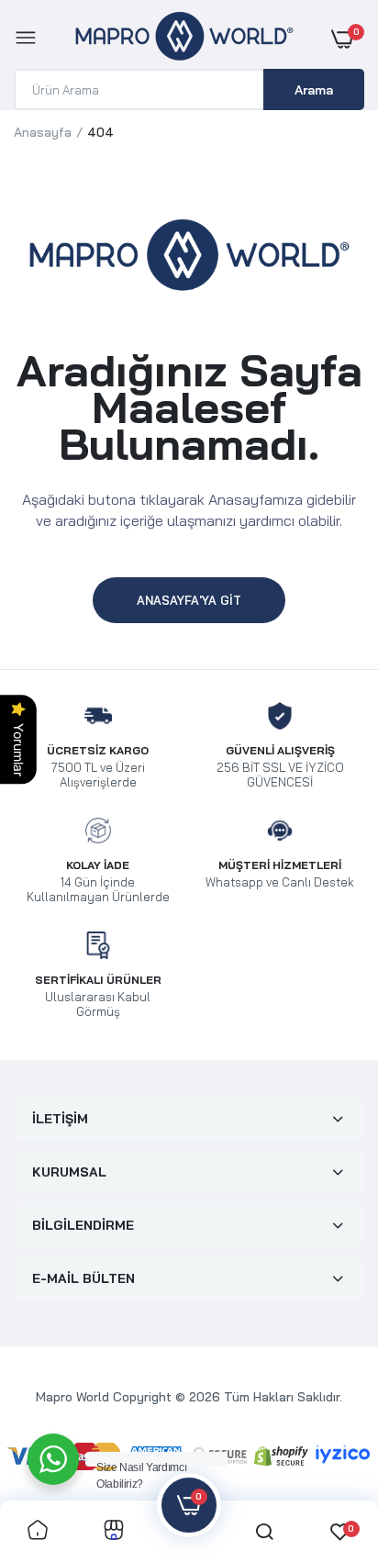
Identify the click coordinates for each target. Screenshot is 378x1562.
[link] (38, 1531)
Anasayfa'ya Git (189, 600)
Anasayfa (43, 132)
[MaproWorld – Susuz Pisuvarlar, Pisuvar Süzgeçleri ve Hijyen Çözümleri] (184, 39)
